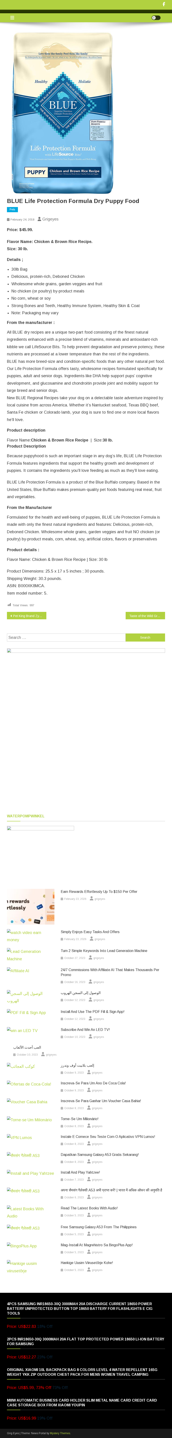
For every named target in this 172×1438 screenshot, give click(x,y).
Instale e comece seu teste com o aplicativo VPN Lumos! (108, 1137)
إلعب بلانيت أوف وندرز (77, 1065)
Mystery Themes (60, 1433)
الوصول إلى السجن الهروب (81, 993)
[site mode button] (156, 18)
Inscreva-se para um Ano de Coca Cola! (93, 1083)
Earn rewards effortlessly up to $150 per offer (99, 892)
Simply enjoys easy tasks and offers (90, 932)
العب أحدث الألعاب (27, 1047)
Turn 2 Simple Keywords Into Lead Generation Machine (104, 951)
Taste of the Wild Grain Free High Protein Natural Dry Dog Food (147, 616)
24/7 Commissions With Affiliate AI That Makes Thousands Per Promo (110, 972)
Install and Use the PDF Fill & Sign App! (93, 1012)
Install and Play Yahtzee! (80, 1172)
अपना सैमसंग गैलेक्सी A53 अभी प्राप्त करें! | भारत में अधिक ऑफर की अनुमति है (111, 1190)
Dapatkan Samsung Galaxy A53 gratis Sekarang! (100, 1155)
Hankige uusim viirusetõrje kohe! (87, 1263)
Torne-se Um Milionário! (80, 1119)
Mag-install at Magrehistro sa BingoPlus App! (97, 1245)
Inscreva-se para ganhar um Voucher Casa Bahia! (101, 1101)
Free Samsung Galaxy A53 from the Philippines (99, 1227)
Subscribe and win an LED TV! (85, 1030)
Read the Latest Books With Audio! (89, 1208)
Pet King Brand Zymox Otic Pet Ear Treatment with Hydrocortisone (30, 616)
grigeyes (50, 219)
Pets (12, 209)
